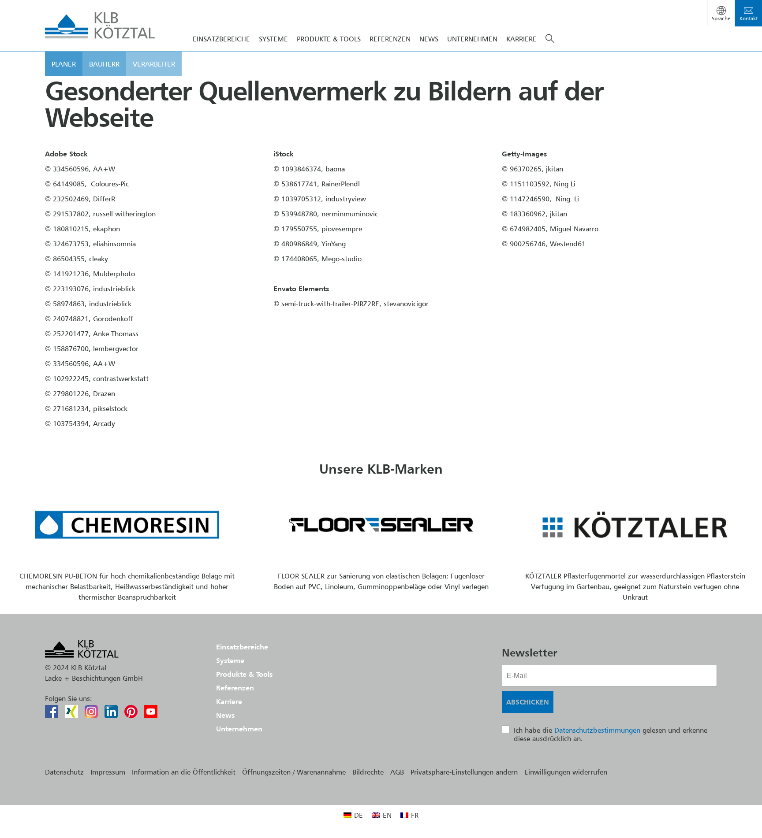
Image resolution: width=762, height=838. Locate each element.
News (428, 38)
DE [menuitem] (358, 815)
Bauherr (104, 63)
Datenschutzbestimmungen (597, 730)
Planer (64, 63)
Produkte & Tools (329, 38)
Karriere (521, 38)
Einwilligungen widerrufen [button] (565, 772)
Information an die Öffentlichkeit (183, 772)
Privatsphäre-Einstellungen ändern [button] (464, 772)
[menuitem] (353, 814)
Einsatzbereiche (221, 38)
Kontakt (749, 18)
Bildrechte (368, 772)
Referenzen (390, 38)
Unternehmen (472, 38)
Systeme (273, 38)
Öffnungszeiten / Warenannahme (294, 772)
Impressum (107, 772)
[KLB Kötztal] (100, 25)
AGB (397, 772)
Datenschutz (64, 772)
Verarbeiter (154, 63)
